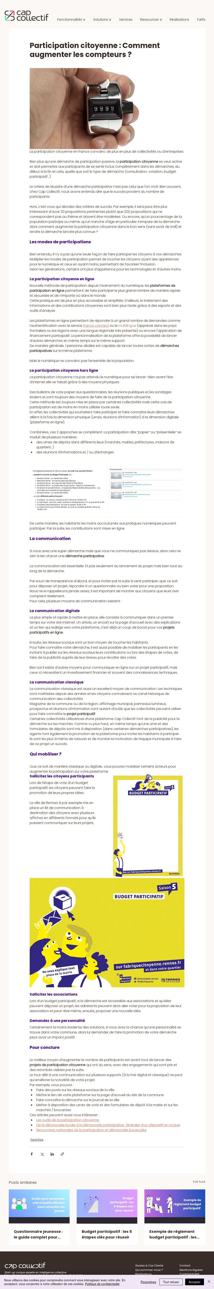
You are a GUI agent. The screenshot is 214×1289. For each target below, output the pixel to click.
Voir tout (199, 1182)
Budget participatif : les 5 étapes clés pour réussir (107, 1234)
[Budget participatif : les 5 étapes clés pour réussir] (107, 1206)
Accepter (194, 1282)
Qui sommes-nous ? (149, 1270)
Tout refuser (171, 1282)
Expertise (37, 1140)
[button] (102, 19)
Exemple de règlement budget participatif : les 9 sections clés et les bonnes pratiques (174, 1234)
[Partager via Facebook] (32, 1154)
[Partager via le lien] (62, 1154)
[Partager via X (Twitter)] (42, 1154)
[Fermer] (208, 1282)
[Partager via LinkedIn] (52, 1154)
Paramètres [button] (148, 1282)
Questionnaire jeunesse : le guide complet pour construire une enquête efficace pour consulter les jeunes (38, 1234)
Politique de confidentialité (102, 1284)
